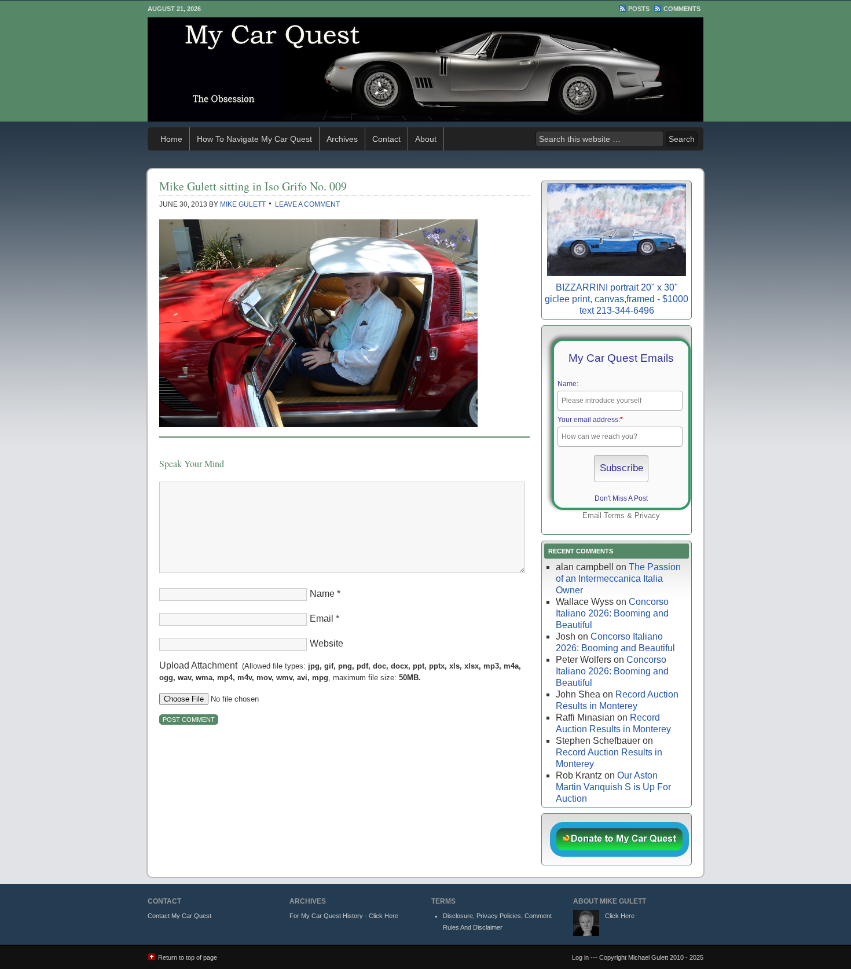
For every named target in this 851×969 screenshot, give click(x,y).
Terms (614, 515)
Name (322, 594)
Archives (342, 139)
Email (321, 618)
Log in (580, 957)
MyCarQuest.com (425, 69)
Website (326, 643)
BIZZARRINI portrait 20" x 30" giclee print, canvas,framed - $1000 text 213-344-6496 (616, 298)
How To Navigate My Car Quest (254, 139)
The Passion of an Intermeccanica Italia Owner (618, 578)
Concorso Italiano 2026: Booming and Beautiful (612, 613)
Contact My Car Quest (179, 915)
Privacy (647, 515)
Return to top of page (187, 957)
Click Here (619, 915)
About (425, 139)
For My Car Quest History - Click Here (343, 915)
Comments (681, 8)
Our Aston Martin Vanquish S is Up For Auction (613, 786)
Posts (639, 8)
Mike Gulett (243, 204)
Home (171, 139)
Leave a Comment (307, 204)
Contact (386, 139)
